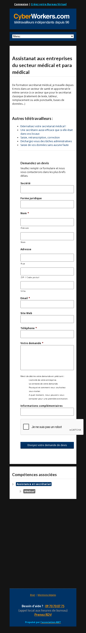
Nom (24, 213)
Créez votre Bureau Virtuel (49, 4)
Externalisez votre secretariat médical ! (43, 126)
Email (25, 298)
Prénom (25, 228)
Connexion (21, 4)
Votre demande (31, 343)
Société (25, 183)
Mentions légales (47, 594)
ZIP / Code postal (30, 277)
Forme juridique (31, 198)
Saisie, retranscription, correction (40, 137)
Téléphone (28, 328)
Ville (23, 291)
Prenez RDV (43, 614)
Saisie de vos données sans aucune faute (44, 145)
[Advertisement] (43, 544)
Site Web (26, 313)
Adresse (25, 249)
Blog (32, 594)
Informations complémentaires (41, 406)
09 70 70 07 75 (54, 606)
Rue (23, 263)
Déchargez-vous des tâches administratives (46, 141)
